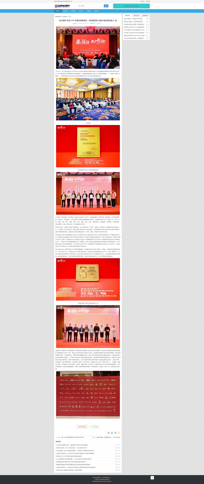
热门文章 (136, 15)
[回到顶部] (152, 477)
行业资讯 (81, 11)
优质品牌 (96, 11)
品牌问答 (65, 11)
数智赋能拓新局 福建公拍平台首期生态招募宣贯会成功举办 (71, 461)
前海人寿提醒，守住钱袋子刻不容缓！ (133, 18)
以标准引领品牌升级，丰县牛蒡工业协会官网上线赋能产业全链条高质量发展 (75, 453)
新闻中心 (58, 11)
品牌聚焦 (88, 11)
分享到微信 (95, 426)
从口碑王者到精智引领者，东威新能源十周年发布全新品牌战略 (72, 445)
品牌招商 (73, 11)
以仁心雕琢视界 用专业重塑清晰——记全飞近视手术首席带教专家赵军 (73, 459)
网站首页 (59, 16)
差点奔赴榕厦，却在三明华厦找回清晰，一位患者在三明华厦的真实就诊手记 (75, 450)
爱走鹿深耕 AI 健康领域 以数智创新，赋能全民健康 (69, 470)
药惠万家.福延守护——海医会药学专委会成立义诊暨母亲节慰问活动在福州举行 (76, 467)
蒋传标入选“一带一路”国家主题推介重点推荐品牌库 (69, 456)
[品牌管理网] (62, 6)
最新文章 (127, 15)
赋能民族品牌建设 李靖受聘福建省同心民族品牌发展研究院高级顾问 (73, 464)
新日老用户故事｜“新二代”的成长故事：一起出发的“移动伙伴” (71, 447)
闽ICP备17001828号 (104, 479)
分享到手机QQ (82, 426)
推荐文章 (145, 15)
